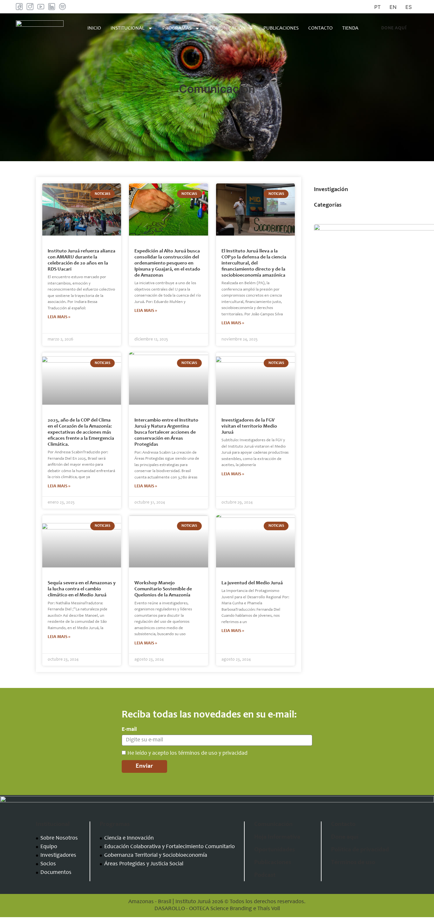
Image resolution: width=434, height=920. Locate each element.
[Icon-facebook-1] (19, 6)
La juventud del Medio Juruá (252, 583)
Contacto (320, 28)
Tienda (350, 28)
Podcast (264, 875)
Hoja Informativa (277, 837)
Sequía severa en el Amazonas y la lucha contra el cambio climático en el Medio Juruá (82, 589)
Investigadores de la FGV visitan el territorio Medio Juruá (249, 426)
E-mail (129, 729)
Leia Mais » (59, 317)
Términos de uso (353, 863)
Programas (177, 28)
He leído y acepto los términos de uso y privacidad (187, 753)
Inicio (94, 28)
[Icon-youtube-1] (40, 6)
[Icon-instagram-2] (30, 6)
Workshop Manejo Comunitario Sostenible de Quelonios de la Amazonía (163, 589)
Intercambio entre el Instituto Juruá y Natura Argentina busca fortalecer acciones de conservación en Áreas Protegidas (166, 432)
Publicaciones (281, 28)
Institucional (128, 28)
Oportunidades (274, 850)
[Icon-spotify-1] (62, 6)
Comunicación (227, 28)
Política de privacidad (360, 850)
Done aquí (344, 837)
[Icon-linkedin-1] (51, 6)
